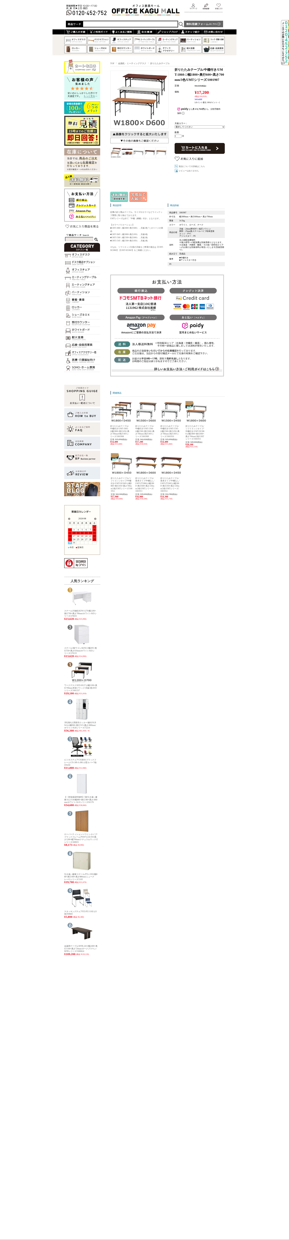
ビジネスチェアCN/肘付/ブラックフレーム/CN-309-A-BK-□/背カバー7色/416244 (80, 762)
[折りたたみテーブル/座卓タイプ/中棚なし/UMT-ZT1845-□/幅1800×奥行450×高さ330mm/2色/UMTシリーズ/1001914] (171, 474)
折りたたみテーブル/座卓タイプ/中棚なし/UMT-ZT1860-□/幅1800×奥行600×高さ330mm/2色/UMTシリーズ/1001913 (144, 484)
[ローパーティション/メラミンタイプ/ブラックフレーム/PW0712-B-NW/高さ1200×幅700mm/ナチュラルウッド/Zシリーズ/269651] (82, 831)
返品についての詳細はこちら (192, 166)
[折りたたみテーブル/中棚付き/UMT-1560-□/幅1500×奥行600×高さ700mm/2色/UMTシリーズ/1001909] (146, 421)
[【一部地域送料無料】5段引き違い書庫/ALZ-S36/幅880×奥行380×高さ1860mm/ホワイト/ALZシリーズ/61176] (82, 793)
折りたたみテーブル (160, 63)
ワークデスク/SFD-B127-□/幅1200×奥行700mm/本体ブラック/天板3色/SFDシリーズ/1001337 (80, 688)
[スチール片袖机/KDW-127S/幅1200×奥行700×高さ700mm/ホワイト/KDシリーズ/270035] (82, 607)
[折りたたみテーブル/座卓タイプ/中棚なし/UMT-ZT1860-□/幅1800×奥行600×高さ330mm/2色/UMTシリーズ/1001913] (146, 474)
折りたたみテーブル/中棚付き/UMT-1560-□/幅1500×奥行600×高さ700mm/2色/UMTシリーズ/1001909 (144, 431)
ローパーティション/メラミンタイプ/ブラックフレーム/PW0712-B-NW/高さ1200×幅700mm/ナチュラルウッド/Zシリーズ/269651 (81, 838)
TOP (112, 63)
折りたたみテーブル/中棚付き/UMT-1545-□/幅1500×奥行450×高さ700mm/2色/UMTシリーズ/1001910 (169, 431)
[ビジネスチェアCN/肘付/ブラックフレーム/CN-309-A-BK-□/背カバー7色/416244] (82, 756)
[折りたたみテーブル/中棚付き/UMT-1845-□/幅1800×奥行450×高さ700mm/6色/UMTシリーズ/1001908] (121, 421)
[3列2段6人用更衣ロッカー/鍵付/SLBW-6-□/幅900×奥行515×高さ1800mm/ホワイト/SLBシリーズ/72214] (82, 719)
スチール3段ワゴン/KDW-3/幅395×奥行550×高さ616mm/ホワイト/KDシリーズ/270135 (80, 650)
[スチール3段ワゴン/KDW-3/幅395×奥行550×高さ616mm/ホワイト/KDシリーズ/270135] (82, 644)
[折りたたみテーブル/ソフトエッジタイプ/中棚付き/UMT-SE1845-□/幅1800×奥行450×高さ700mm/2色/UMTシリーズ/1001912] (122, 474)
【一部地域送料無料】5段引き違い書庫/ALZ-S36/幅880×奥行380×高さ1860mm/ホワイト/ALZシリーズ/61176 (80, 799)
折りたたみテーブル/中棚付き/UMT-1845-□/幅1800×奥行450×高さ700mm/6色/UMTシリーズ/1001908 (119, 431)
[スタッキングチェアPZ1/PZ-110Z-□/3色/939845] (82, 908)
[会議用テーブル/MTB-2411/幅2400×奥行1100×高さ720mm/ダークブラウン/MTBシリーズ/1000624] (82, 942)
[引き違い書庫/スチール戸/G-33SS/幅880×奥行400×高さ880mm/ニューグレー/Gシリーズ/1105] (82, 871)
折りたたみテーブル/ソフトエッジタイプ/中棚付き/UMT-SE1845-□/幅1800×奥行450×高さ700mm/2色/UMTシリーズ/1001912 (121, 484)
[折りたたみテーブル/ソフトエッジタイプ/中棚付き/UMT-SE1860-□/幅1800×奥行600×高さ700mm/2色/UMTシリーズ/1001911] (196, 421)
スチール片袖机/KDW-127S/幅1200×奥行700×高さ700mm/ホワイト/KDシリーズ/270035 (80, 613)
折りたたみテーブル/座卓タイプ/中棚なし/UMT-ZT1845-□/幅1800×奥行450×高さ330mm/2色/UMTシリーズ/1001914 (169, 484)
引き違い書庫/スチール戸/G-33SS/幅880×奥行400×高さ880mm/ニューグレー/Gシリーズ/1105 (80, 877)
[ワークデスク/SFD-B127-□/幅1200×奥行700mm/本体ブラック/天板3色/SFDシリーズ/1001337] (82, 682)
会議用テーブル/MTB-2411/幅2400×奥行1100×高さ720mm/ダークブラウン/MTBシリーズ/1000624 (81, 948)
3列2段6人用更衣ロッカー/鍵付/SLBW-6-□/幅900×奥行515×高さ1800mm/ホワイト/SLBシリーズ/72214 (80, 725)
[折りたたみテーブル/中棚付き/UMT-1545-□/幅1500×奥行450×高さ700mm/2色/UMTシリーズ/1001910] (171, 421)
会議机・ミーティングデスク (132, 63)
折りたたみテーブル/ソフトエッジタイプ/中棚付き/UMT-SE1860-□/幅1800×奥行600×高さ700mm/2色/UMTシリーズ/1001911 (194, 432)
